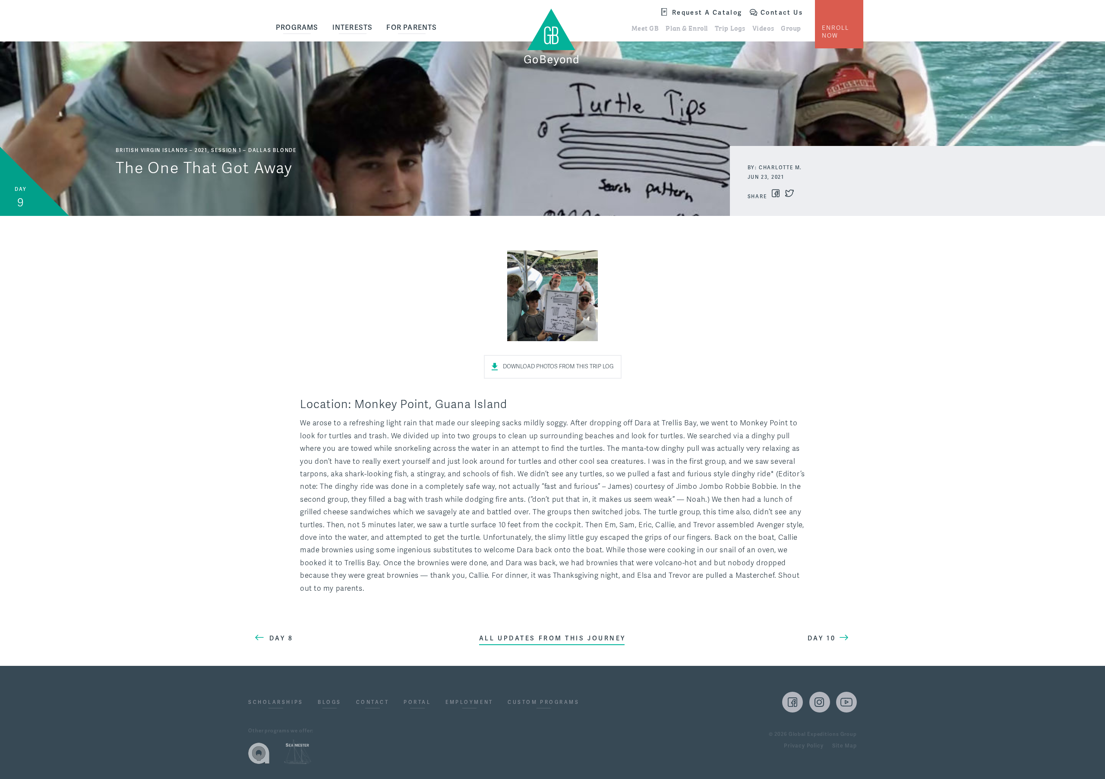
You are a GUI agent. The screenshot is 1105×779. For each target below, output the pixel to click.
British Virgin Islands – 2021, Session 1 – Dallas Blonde (206, 150)
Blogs (329, 702)
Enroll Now (835, 31)
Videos (763, 27)
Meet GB (645, 27)
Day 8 (281, 638)
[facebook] (792, 702)
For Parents (411, 27)
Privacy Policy (803, 746)
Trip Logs (730, 27)
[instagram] (819, 702)
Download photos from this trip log (558, 366)
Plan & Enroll (686, 27)
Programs (297, 27)
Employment (469, 702)
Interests (352, 27)
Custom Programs (543, 702)
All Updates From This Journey (552, 638)
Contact (372, 702)
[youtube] (846, 702)
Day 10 (822, 638)
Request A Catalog (707, 12)
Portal (417, 702)
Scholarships (275, 702)
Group (791, 27)
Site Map (844, 746)
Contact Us (782, 12)
